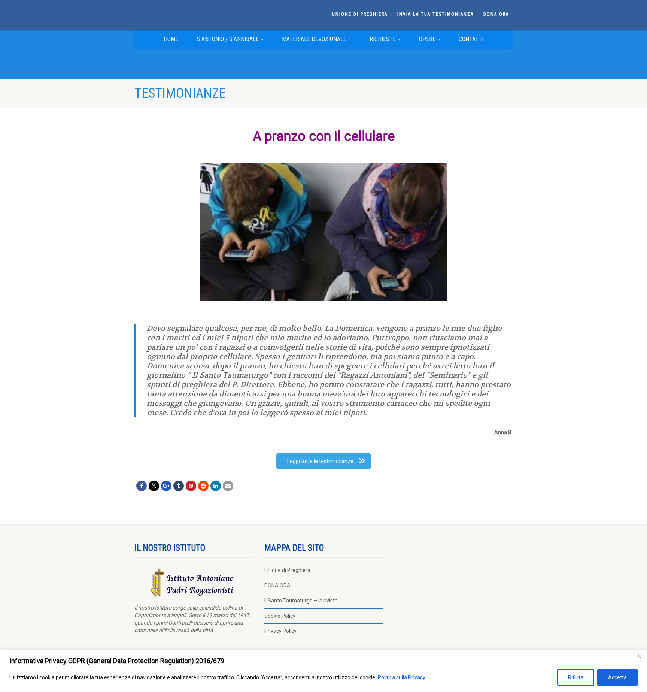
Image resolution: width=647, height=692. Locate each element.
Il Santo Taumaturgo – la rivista (301, 601)
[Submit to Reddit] (203, 486)
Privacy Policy (280, 631)
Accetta (617, 677)
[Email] (228, 486)
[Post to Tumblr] (178, 486)
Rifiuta (575, 677)
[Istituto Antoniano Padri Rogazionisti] (193, 14)
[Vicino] (639, 656)
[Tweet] (154, 486)
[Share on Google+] (166, 486)
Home (171, 39)
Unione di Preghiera (287, 570)
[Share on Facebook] (141, 486)
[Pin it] (191, 486)
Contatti (471, 39)
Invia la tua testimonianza (435, 14)
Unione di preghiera (360, 14)
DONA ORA (496, 14)
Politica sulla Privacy (401, 677)
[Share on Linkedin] (215, 486)
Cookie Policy (279, 616)
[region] (323, 671)
